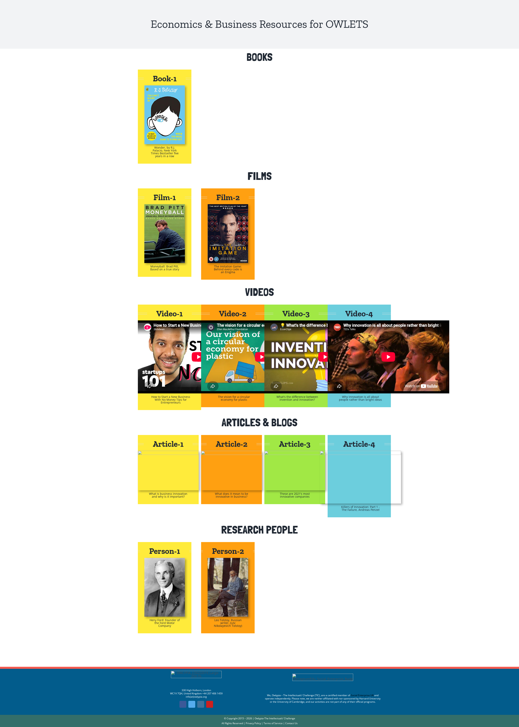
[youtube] (209, 704)
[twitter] (191, 704)
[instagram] (200, 704)
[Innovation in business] (231, 452)
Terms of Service (273, 723)
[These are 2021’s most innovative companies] (294, 452)
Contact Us (291, 723)
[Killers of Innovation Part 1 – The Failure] (360, 452)
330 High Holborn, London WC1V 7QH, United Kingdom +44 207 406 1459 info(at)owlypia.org (196, 693)
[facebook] (182, 704)
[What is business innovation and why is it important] (168, 452)
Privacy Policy (253, 723)
